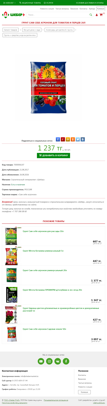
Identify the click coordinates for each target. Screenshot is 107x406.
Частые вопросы (62, 8)
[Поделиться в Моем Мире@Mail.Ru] (68, 139)
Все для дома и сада (32, 30)
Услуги (49, 3)
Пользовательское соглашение (56, 400)
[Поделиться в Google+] (63, 139)
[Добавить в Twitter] (78, 139)
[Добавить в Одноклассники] (73, 139)
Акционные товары (30, 2)
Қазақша (100, 8)
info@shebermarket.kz (29, 376)
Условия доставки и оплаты (89, 3)
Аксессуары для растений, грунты (59, 30)
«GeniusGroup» (99, 402)
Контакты (83, 8)
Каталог (10, 3)
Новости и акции (47, 8)
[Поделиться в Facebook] (58, 139)
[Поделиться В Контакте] (83, 139)
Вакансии (74, 8)
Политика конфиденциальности (14, 402)
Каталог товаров (10, 30)
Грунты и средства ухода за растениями (20, 35)
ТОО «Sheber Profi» (12, 400)
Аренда (92, 8)
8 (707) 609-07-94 (20, 380)
